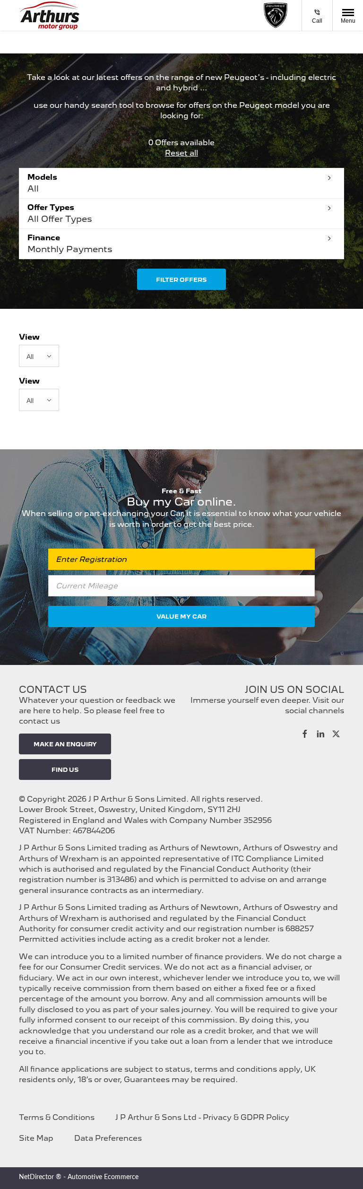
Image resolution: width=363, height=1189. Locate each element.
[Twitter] (336, 733)
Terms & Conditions (57, 1117)
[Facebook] (305, 733)
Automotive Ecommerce (103, 1177)
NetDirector (37, 1177)
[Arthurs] (49, 15)
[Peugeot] (275, 15)
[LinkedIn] (320, 733)
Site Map (36, 1138)
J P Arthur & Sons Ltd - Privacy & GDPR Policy (202, 1117)
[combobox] (39, 356)
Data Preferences (108, 1138)
